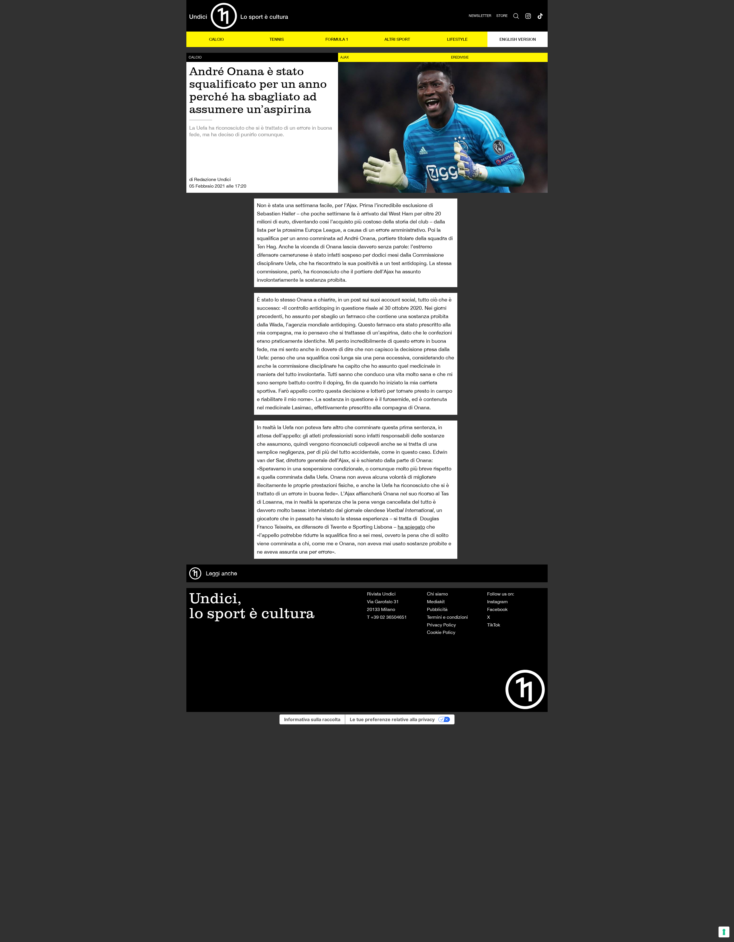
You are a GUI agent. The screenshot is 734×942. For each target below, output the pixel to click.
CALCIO (216, 39)
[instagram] (528, 15)
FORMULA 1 (336, 39)
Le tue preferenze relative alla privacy (392, 719)
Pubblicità (437, 609)
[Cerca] (516, 15)
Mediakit (436, 601)
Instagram (497, 601)
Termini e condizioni (447, 617)
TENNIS (277, 39)
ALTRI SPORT (397, 39)
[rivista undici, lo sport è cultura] (238, 16)
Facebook (497, 609)
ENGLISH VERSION (517, 39)
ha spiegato (411, 527)
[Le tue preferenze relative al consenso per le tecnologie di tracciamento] (724, 932)
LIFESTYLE (457, 39)
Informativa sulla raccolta (312, 719)
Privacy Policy (441, 624)
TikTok (493, 624)
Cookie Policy (441, 632)
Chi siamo (437, 593)
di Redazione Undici (210, 179)
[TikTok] (540, 15)
